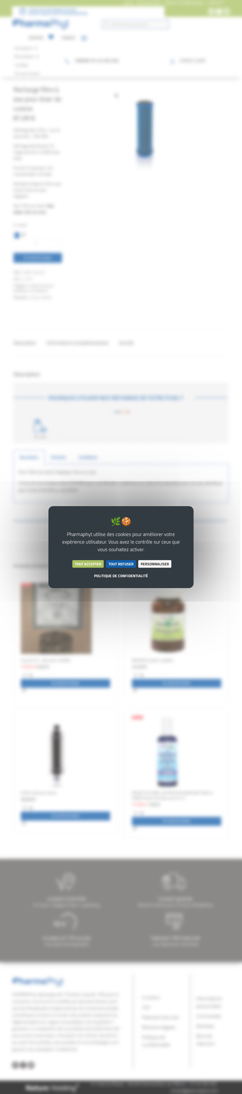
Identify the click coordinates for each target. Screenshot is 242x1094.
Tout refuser (121, 564)
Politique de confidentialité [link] (121, 576)
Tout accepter (88, 564)
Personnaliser (155, 564)
